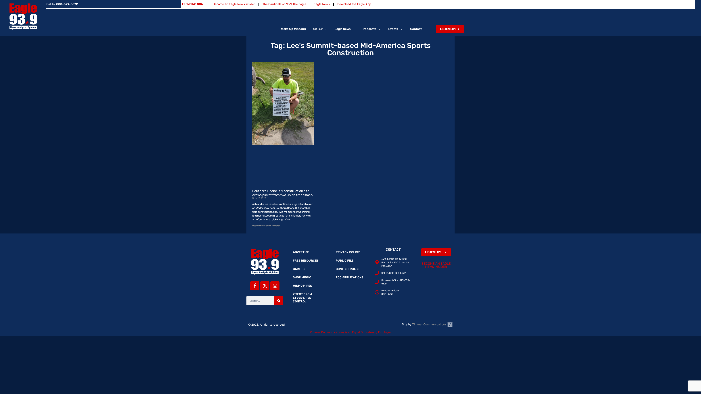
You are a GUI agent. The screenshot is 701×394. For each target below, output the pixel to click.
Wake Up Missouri (293, 29)
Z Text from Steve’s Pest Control (303, 297)
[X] (264, 285)
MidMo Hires (302, 285)
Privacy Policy (348, 252)
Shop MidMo (302, 277)
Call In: (62, 4)
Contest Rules (347, 269)
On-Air (318, 29)
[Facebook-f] (254, 285)
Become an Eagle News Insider (234, 4)
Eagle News (322, 4)
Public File (344, 260)
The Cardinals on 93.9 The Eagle (284, 4)
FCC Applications (349, 277)
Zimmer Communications (429, 324)
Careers (299, 269)
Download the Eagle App (354, 4)
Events (393, 29)
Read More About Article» (266, 225)
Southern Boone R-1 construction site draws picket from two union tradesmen (282, 193)
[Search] (278, 300)
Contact (416, 29)
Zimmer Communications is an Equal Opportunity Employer (350, 332)
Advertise (301, 252)
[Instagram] (274, 285)
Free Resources (306, 260)
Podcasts (369, 29)
